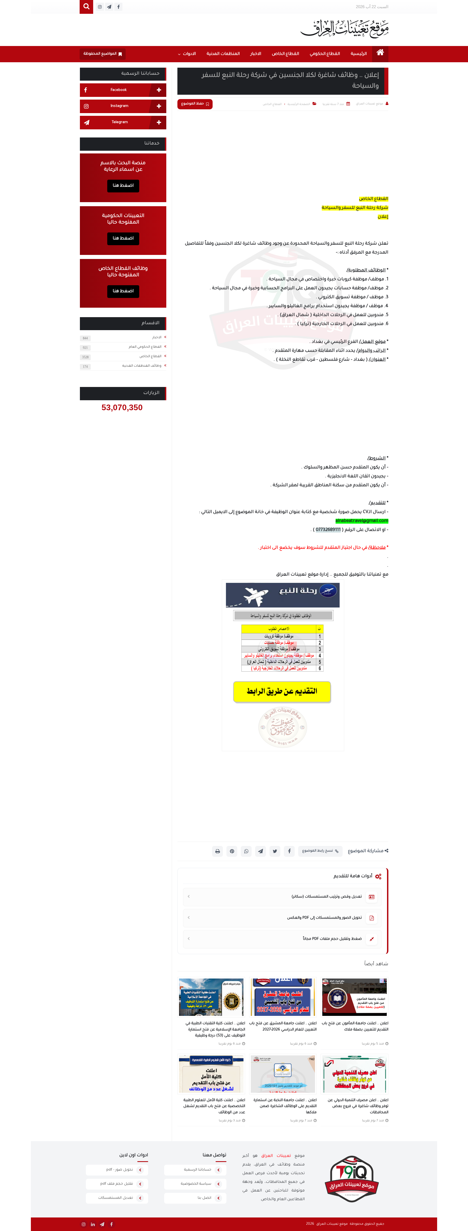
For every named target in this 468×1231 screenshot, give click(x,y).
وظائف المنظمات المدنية (141, 366)
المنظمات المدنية (223, 54)
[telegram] (102, 1224)
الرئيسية (359, 54)
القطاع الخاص (285, 54)
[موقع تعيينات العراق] (344, 28)
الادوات (189, 54)
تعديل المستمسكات (115, 1198)
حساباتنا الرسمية (197, 1170)
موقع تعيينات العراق (332, 1224)
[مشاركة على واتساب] (246, 851)
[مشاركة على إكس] (274, 851)
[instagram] (84, 1224)
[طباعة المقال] (217, 851)
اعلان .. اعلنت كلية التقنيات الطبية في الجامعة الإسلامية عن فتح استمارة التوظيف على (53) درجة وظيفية (215, 1030)
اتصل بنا (204, 1198)
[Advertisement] (282, 151)
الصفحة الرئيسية (299, 104)
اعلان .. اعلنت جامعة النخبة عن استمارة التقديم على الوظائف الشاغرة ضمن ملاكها (285, 1106)
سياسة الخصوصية (196, 1184)
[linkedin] (93, 1224)
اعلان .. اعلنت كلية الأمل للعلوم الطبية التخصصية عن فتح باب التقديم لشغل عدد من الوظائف (214, 1106)
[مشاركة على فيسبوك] (289, 851)
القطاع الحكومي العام (145, 347)
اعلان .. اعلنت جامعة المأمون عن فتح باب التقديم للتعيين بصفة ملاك (355, 1027)
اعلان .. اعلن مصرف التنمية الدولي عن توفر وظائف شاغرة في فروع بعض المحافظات (358, 1106)
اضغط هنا (123, 185)
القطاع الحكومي (325, 54)
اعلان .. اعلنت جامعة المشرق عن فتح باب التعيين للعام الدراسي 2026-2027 (283, 1027)
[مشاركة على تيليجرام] (260, 851)
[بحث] (86, 7)
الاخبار (256, 54)
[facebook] (111, 1224)
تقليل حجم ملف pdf (116, 1184)
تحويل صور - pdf (119, 1170)
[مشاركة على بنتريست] (231, 851)
